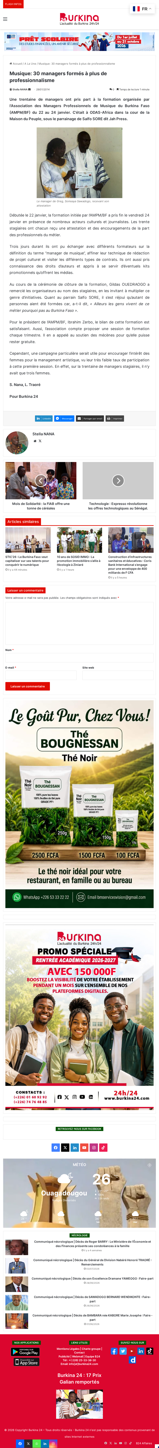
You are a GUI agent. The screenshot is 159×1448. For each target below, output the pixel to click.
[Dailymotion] (132, 1362)
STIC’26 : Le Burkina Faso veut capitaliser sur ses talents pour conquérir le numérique (27, 560)
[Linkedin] (45, 1444)
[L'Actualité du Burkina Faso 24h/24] (79, 18)
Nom (9, 650)
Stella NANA (20, 89)
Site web (88, 667)
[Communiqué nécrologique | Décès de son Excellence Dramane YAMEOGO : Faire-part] (16, 1284)
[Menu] (5, 20)
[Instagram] (53, 1444)
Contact (79, 1352)
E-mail (10, 667)
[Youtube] (132, 1353)
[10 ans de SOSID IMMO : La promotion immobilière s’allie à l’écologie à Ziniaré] (79, 540)
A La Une (30, 63)
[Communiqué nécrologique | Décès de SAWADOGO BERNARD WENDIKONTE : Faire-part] (16, 1302)
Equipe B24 (92, 1356)
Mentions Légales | (69, 1348)
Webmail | (78, 1356)
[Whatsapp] (37, 1444)
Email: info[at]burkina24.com (79, 1364)
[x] (123, 1353)
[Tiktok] (149, 1353)
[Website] (35, 441)
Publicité (64, 1356)
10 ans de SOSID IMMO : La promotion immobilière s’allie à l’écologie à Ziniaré (78, 560)
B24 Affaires (144, 1443)
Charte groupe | (92, 1348)
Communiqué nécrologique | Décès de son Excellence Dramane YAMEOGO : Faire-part (92, 1278)
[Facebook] (20, 1444)
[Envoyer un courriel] (29, 89)
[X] (28, 1444)
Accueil (17, 63)
